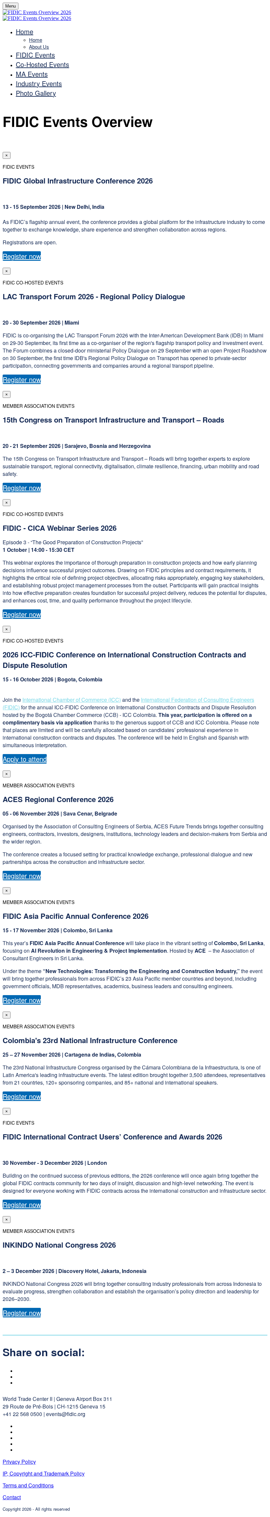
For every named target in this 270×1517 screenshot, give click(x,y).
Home (24, 31)
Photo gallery (36, 93)
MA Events (32, 74)
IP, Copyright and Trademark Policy (44, 1473)
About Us (39, 46)
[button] (22, 256)
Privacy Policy (19, 1461)
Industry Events (39, 83)
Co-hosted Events (42, 64)
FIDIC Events (35, 55)
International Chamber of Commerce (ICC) (71, 699)
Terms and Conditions (28, 1485)
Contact (12, 1497)
